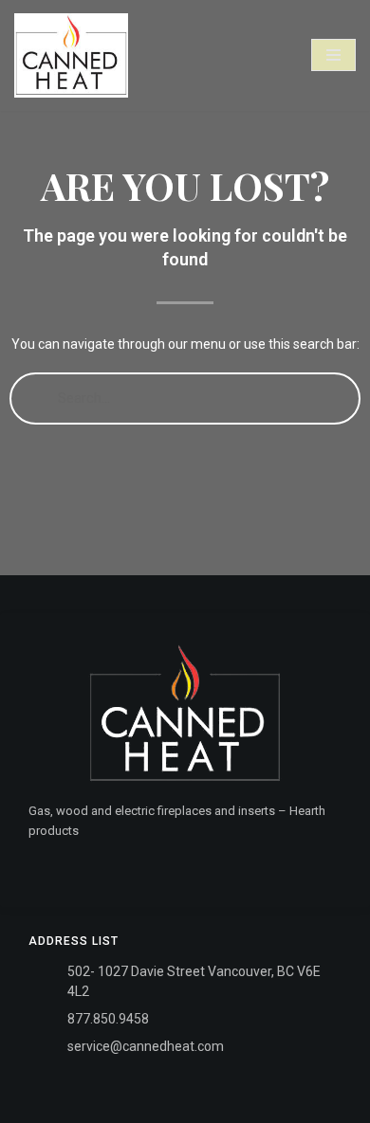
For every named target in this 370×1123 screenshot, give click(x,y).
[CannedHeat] (71, 55)
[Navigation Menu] (333, 55)
